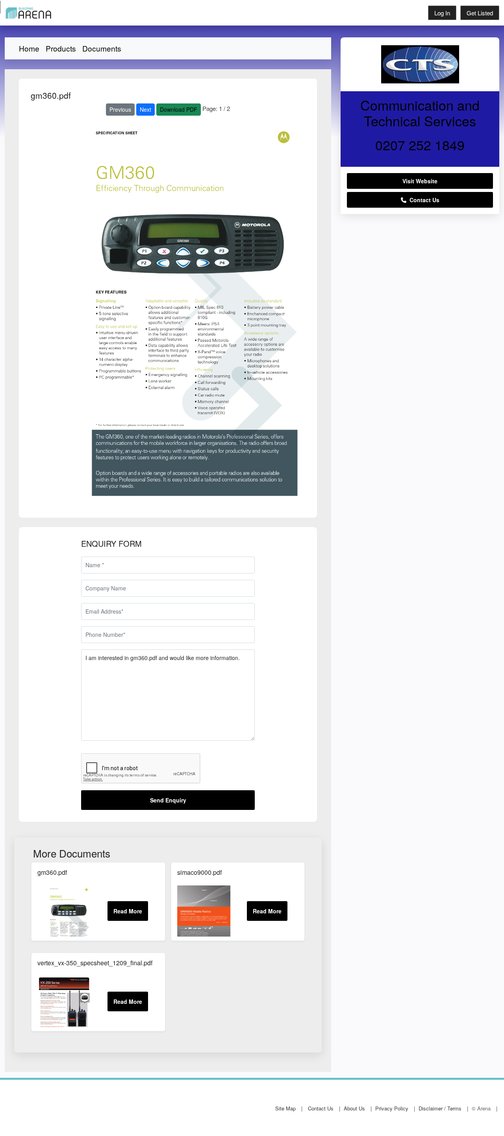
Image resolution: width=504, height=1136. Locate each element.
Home (29, 48)
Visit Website (419, 181)
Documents (101, 48)
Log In (442, 13)
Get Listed (480, 13)
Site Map (285, 1108)
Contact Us (422, 200)
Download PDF (178, 109)
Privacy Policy (391, 1108)
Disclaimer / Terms (440, 1108)
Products (61, 48)
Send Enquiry (168, 800)
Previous (120, 109)
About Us (354, 1108)
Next (145, 109)
